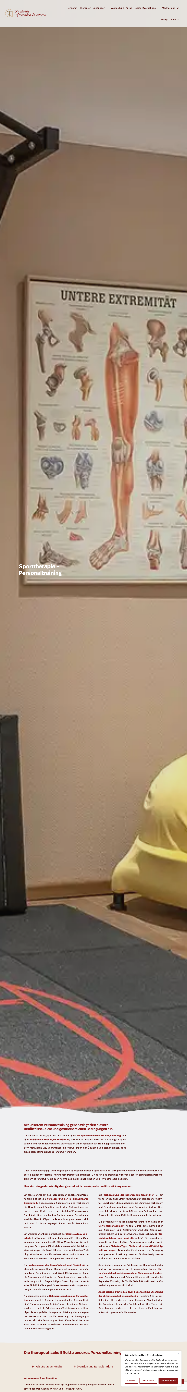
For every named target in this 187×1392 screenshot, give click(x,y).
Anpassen (131, 1381)
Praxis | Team (168, 20)
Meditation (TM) (170, 8)
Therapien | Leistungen (92, 8)
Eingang (72, 8)
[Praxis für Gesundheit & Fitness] (25, 13)
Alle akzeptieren (168, 1381)
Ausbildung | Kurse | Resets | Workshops (133, 8)
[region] (151, 1369)
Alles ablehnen (148, 1381)
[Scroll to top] (181, 1381)
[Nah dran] (178, 1353)
